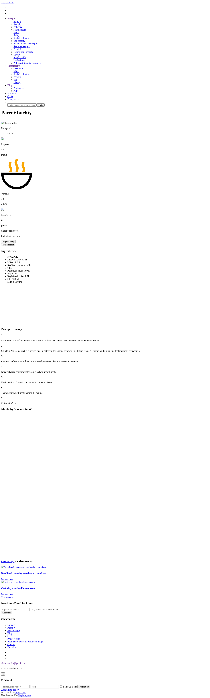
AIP (16, 90)
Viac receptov (8, 597)
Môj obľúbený (8, 241)
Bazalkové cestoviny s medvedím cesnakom (23, 573)
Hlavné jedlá (20, 29)
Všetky (17, 54)
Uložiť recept (8, 245)
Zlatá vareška (7, 2)
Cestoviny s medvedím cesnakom (18, 588)
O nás (10, 96)
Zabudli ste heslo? (10, 689)
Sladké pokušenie (22, 38)
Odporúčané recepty (23, 52)
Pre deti (17, 49)
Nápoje (17, 21)
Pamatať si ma (69, 686)
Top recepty (19, 40)
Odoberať (6, 613)
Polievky (18, 27)
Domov (11, 625)
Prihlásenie (20, 692)
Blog (9, 85)
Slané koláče (20, 57)
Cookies (11, 644)
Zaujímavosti (20, 88)
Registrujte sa (24, 695)
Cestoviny (18, 68)
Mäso (16, 32)
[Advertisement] (19, 306)
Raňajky (18, 24)
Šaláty (17, 35)
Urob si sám (19, 60)
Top (15, 79)
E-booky (11, 93)
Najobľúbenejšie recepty (25, 43)
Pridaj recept (13, 639)
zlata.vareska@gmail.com (13, 663)
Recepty (11, 18)
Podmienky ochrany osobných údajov (25, 641)
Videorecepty (13, 65)
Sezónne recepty (22, 46)
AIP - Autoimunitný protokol (28, 63)
